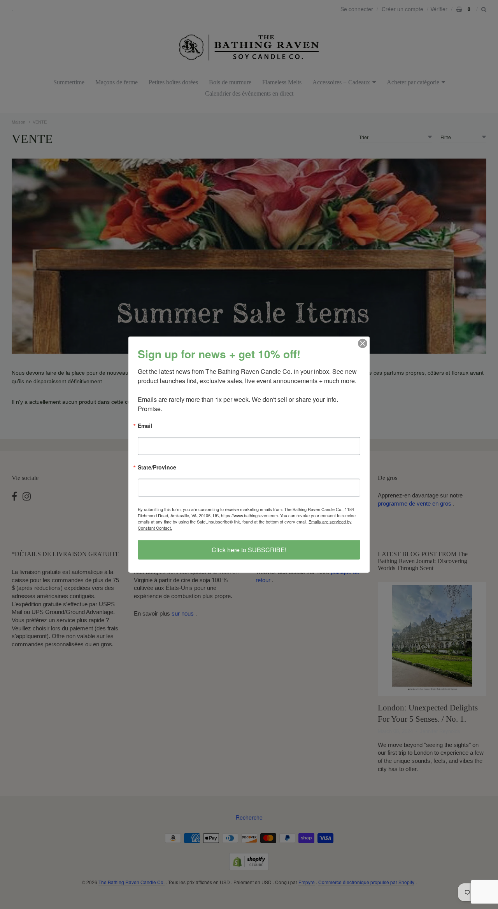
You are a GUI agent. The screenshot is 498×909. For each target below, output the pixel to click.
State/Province (157, 467)
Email (145, 425)
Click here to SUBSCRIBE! (249, 549)
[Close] (362, 343)
